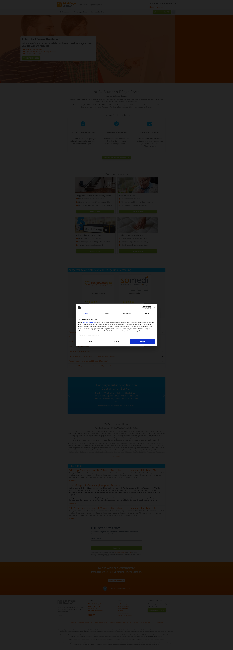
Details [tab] (106, 313)
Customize (115, 341)
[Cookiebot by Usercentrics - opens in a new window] (143, 307)
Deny (90, 341)
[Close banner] (154, 307)
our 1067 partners (89, 322)
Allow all (142, 341)
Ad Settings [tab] (127, 313)
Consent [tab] (86, 313)
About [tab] (147, 313)
